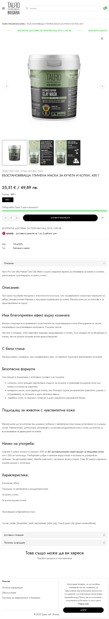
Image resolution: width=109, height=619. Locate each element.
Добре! (83, 610)
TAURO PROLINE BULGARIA (13, 24)
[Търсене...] (26, 8)
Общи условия (9, 592)
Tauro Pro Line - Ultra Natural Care (22, 171)
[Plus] (16, 218)
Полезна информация (12, 587)
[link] (44, 30)
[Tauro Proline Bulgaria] (14, 8)
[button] (102, 86)
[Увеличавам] (102, 38)
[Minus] (5, 218)
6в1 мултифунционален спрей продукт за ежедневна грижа (76, 451)
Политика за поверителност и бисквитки (21, 597)
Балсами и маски (21, 248)
